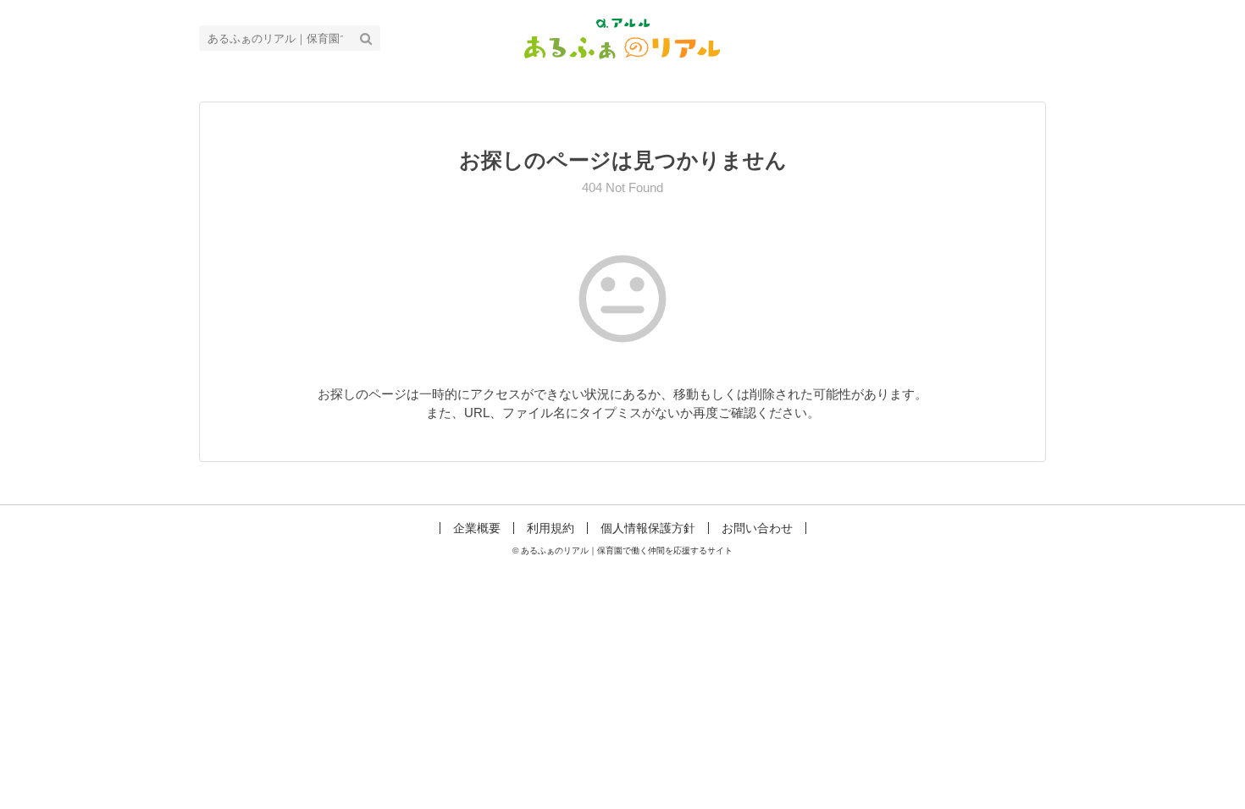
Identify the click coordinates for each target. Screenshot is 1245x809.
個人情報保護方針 (647, 528)
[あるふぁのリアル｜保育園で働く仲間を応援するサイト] (622, 37)
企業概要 (477, 528)
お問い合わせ (757, 528)
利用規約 (550, 528)
